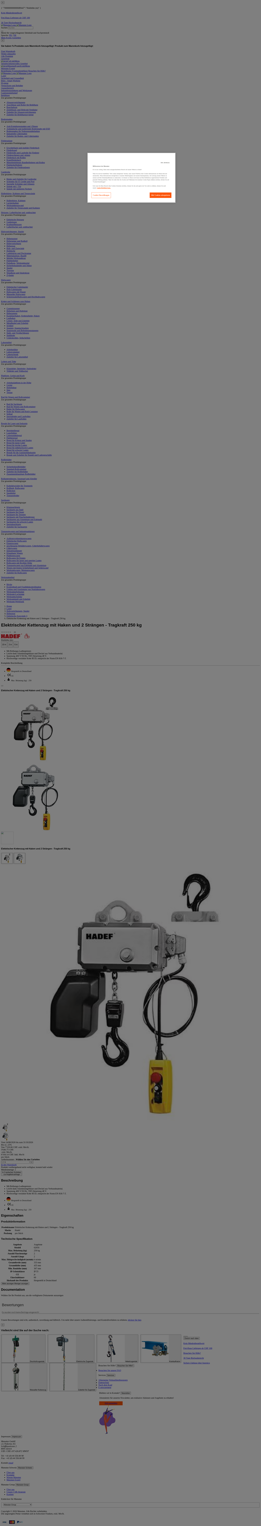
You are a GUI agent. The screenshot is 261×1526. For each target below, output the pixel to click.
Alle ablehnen (165, 162)
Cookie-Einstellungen (101, 195)
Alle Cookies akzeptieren (160, 195)
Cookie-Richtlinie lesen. (104, 188)
